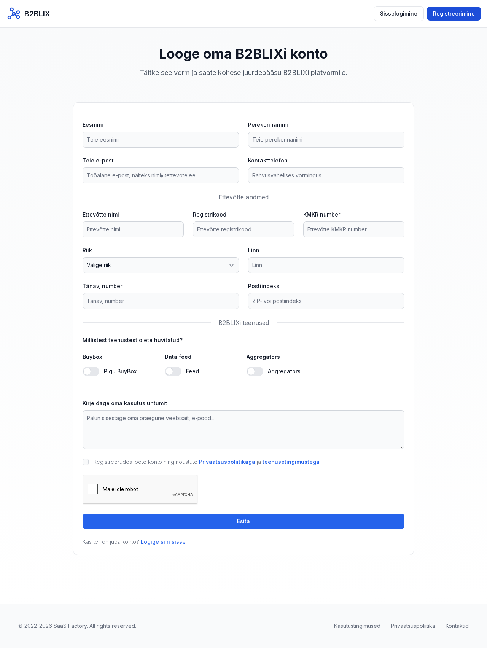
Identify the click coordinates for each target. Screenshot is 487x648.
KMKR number (321, 214)
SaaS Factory (70, 626)
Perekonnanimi (268, 124)
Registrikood (209, 214)
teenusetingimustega (291, 462)
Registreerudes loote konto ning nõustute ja (206, 462)
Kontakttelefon (268, 160)
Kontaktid (457, 626)
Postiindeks (263, 286)
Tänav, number (102, 286)
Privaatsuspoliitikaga (227, 462)
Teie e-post (98, 160)
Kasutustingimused (357, 626)
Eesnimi (93, 124)
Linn (253, 250)
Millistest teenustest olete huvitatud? (133, 340)
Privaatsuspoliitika (413, 626)
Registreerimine (454, 13)
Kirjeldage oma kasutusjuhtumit (125, 403)
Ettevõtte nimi (101, 214)
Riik (87, 250)
